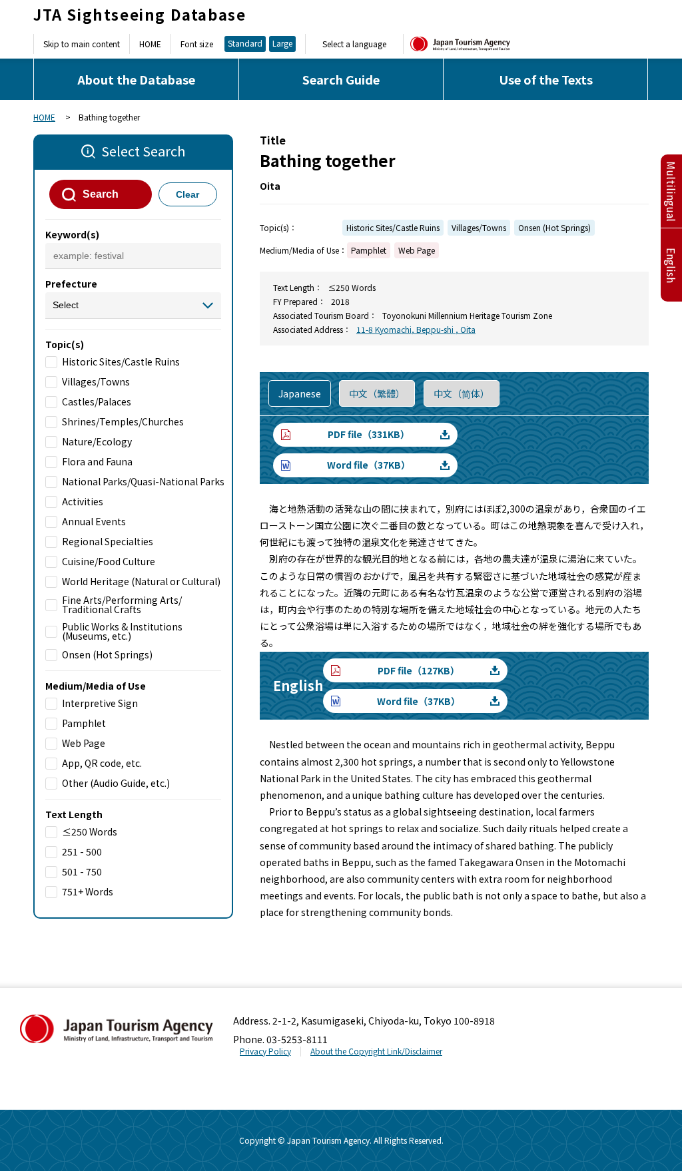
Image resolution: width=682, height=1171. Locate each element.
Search (101, 194)
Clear (187, 194)
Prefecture (71, 283)
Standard (245, 43)
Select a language (354, 44)
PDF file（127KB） (419, 670)
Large (282, 43)
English (671, 265)
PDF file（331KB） (369, 434)
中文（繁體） (377, 393)
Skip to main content (81, 44)
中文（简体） (462, 393)
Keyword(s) (72, 234)
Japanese (299, 393)
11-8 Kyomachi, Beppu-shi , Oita (416, 329)
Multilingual (671, 191)
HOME (150, 44)
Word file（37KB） (368, 464)
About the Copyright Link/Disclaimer (376, 1050)
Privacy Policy (265, 1050)
